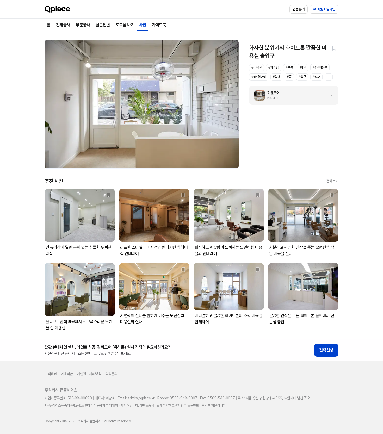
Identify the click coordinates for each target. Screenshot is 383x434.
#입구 (302, 77)
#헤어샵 (273, 67)
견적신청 (326, 350)
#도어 (316, 77)
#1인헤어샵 (258, 77)
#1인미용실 (320, 67)
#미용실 (256, 67)
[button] (334, 48)
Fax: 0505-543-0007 (217, 398)
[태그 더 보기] (329, 77)
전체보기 (332, 181)
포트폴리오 (124, 24)
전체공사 (63, 24)
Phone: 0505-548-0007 (177, 398)
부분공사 (83, 24)
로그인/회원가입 (324, 9)
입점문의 (299, 9)
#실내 (276, 77)
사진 (142, 24)
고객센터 (51, 374)
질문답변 (103, 24)
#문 (289, 77)
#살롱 (289, 67)
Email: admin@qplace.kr (136, 398)
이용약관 (67, 374)
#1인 (303, 67)
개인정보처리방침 (89, 374)
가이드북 (159, 24)
